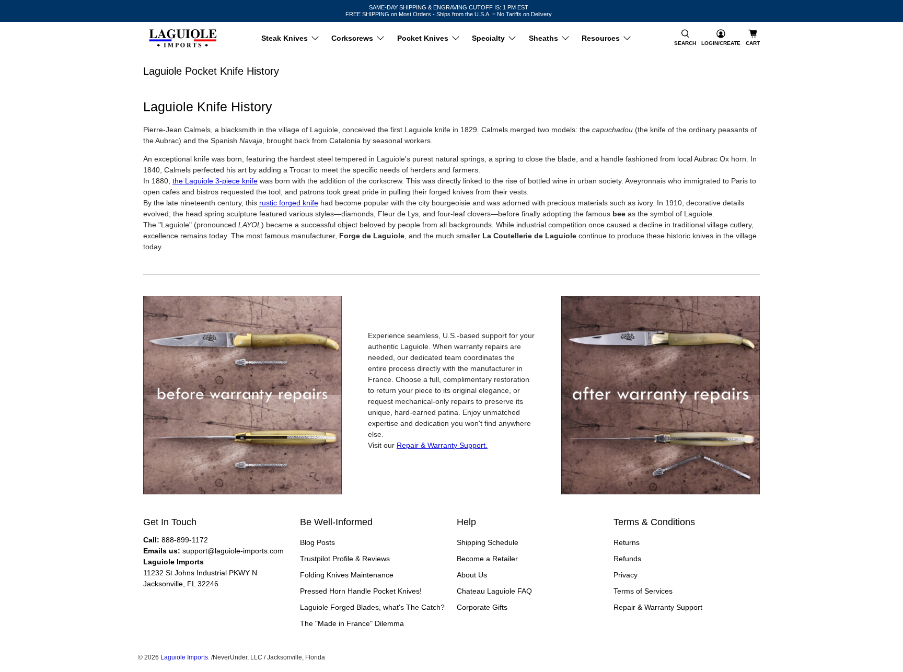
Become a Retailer (487, 558)
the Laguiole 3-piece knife (215, 181)
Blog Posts (317, 542)
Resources (601, 38)
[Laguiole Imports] (183, 38)
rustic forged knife (288, 203)
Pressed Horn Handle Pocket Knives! (361, 591)
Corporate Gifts (482, 607)
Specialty (488, 38)
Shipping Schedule (487, 542)
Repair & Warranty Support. (442, 445)
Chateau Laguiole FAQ (494, 591)
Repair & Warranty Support (657, 607)
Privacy (625, 575)
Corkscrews (352, 38)
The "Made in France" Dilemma (352, 623)
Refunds (627, 558)
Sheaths (543, 38)
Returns (626, 542)
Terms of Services (643, 591)
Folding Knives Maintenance (346, 575)
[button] (685, 38)
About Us (472, 575)
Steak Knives (284, 38)
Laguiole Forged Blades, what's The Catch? (372, 607)
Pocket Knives (422, 38)
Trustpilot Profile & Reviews (345, 558)
